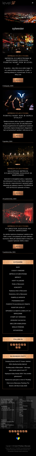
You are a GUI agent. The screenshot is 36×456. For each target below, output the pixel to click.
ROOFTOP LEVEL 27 (18, 307)
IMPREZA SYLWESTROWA (18, 56)
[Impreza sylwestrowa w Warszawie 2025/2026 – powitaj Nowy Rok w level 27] (18, 43)
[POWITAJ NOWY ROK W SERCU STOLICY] (18, 100)
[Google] (22, 344)
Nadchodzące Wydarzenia (26, 401)
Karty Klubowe (23, 409)
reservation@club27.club (7, 410)
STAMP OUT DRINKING (18, 317)
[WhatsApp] (16, 347)
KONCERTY (18, 287)
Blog (20, 414)
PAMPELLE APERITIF (18, 297)
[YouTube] (19, 344)
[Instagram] (16, 344)
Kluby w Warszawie (18, 284)
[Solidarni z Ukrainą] (18, 438)
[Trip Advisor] (14, 344)
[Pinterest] (24, 344)
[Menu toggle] (32, 2)
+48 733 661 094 (5, 408)
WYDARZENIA (18, 330)
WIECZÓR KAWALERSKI (18, 323)
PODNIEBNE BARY (18, 301)
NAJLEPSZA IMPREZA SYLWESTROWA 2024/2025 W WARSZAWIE (18, 173)
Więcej (19, 81)
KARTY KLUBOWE (18, 280)
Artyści (21, 410)
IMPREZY (18, 277)
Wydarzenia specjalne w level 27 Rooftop (18, 379)
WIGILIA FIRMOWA (18, 327)
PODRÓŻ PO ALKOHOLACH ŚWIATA (18, 304)
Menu (20, 404)
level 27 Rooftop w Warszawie (22, 446)
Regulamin (4, 420)
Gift (20, 412)
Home (20, 399)
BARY (18, 267)
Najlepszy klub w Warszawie (18, 290)
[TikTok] (19, 347)
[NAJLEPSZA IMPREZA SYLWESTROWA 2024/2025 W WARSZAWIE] (18, 156)
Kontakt (21, 415)
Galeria (21, 407)
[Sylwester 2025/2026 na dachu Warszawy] (18, 213)
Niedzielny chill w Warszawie (18, 294)
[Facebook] (11, 344)
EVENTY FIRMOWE (18, 270)
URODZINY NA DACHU (18, 320)
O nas (20, 402)
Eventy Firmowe (23, 406)
